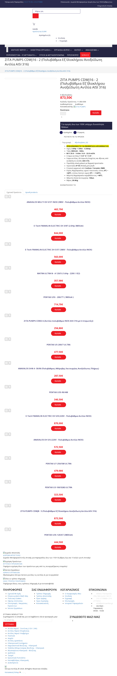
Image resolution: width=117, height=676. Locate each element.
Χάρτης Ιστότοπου (15, 601)
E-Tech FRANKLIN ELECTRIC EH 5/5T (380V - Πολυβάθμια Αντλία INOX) (58, 249)
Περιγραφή (66, 142)
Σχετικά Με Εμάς (14, 593)
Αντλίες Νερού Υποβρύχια (18, 633)
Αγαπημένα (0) (44, 35)
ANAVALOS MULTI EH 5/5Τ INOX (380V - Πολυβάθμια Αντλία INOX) (58, 202)
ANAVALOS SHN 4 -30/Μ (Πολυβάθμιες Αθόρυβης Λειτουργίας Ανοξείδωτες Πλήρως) (58, 368)
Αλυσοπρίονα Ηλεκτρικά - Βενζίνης (22, 650)
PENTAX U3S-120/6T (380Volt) (58, 535)
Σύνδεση (61, 38)
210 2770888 (38, 2)
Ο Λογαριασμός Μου (73, 593)
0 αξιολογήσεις (66, 95)
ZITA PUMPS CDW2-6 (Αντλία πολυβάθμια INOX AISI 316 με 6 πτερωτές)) (58, 321)
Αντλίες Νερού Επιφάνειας (18, 631)
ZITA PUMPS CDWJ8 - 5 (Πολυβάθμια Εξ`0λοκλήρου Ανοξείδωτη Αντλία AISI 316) (58, 511)
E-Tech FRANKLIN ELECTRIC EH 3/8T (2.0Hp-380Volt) (58, 225)
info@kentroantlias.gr (104, 603)
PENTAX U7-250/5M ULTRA (58, 463)
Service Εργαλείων (15, 608)
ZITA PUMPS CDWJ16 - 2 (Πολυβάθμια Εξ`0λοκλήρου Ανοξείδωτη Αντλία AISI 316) (37, 71)
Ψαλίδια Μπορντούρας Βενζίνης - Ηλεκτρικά (26, 648)
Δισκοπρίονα (13, 663)
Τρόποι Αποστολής (44, 596)
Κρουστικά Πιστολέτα (16, 658)
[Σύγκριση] (6, 196)
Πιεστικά (11, 636)
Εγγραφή (63, 41)
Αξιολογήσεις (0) (81, 142)
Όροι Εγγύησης (42, 601)
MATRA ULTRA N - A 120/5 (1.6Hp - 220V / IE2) (58, 273)
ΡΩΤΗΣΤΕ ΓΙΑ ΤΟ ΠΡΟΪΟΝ (74, 137)
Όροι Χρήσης (41, 598)
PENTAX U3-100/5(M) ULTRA (58, 487)
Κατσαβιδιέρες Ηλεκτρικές (18, 660)
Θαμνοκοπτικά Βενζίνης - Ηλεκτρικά (22, 645)
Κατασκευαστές (42, 603)
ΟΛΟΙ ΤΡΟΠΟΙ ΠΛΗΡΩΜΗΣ (14, 581)
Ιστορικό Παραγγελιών (74, 603)
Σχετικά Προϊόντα (14, 192)
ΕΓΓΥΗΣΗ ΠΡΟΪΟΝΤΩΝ (12, 564)
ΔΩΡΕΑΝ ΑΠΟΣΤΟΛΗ (11, 555)
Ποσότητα (64, 110)
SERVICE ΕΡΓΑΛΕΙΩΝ (11, 572)
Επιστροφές (69, 601)
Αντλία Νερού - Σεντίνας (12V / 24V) (22, 628)
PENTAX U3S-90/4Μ (58, 392)
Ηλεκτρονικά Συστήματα (17, 643)
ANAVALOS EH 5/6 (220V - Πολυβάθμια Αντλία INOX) (58, 439)
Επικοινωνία (65, 2)
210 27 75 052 (28, 2)
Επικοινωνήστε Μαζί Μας (18, 596)
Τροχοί (10, 655)
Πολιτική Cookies (14, 598)
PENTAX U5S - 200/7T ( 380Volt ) (58, 297)
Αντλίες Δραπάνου (15, 640)
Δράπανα (11, 653)
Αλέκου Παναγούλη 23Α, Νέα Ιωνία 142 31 (102, 594)
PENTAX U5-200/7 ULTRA (58, 344)
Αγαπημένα (67, 132)
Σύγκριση (80, 132)
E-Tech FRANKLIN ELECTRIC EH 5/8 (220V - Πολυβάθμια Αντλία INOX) (58, 416)
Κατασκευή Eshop (12, 672)
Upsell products (31, 192)
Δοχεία (10, 638)
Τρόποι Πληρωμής (43, 593)
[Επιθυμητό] (9, 196)
